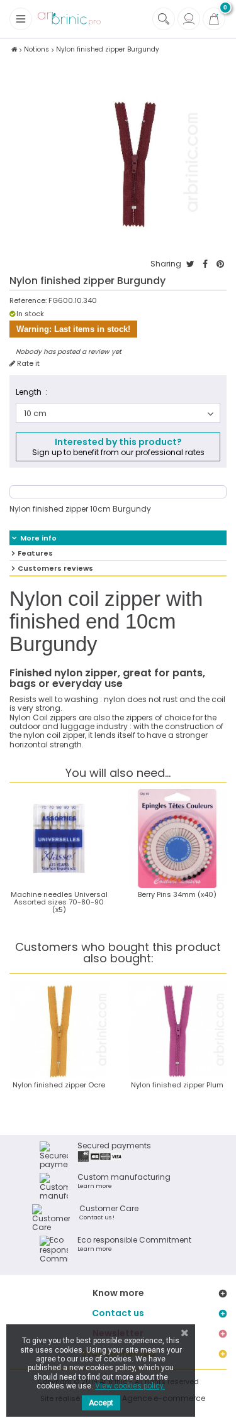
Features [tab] (35, 553)
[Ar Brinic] (69, 19)
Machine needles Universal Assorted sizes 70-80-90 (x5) (59, 902)
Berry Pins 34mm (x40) (177, 894)
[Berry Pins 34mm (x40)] (177, 838)
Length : (31, 392)
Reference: (28, 300)
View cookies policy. (130, 1386)
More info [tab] (38, 538)
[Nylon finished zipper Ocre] (59, 1029)
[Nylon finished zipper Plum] (177, 1029)
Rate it (27, 363)
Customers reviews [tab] (55, 568)
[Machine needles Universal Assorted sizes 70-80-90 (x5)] (59, 838)
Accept (101, 1402)
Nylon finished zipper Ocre (59, 1085)
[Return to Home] (14, 49)
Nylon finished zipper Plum (177, 1085)
